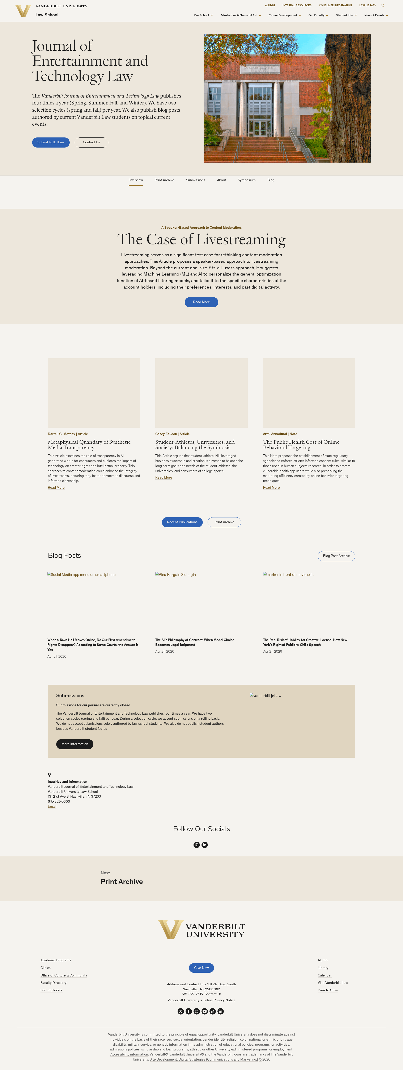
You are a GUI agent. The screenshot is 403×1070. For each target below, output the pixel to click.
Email (52, 807)
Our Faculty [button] (316, 15)
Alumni (270, 5)
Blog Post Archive (336, 556)
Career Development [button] (283, 15)
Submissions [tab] (195, 180)
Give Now (201, 968)
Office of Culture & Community (64, 976)
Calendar (325, 976)
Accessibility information (129, 1055)
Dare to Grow (328, 990)
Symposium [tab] (247, 180)
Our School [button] (201, 15)
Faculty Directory (54, 983)
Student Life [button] (344, 15)
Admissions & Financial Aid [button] (238, 15)
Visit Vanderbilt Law (333, 983)
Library (323, 968)
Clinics (46, 968)
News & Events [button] (374, 15)
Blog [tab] (270, 180)
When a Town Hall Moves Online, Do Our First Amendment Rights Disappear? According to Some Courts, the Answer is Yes (92, 645)
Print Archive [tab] (164, 180)
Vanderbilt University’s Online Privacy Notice (202, 1000)
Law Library (367, 5)
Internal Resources (297, 5)
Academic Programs (56, 960)
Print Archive (224, 522)
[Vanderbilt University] (201, 930)
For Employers (52, 990)
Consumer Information (335, 5)
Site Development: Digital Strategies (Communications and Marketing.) (204, 1060)
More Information (74, 744)
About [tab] (221, 180)
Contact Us (91, 142)
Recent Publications (182, 522)
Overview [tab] (136, 180)
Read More (201, 302)
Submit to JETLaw (50, 142)
